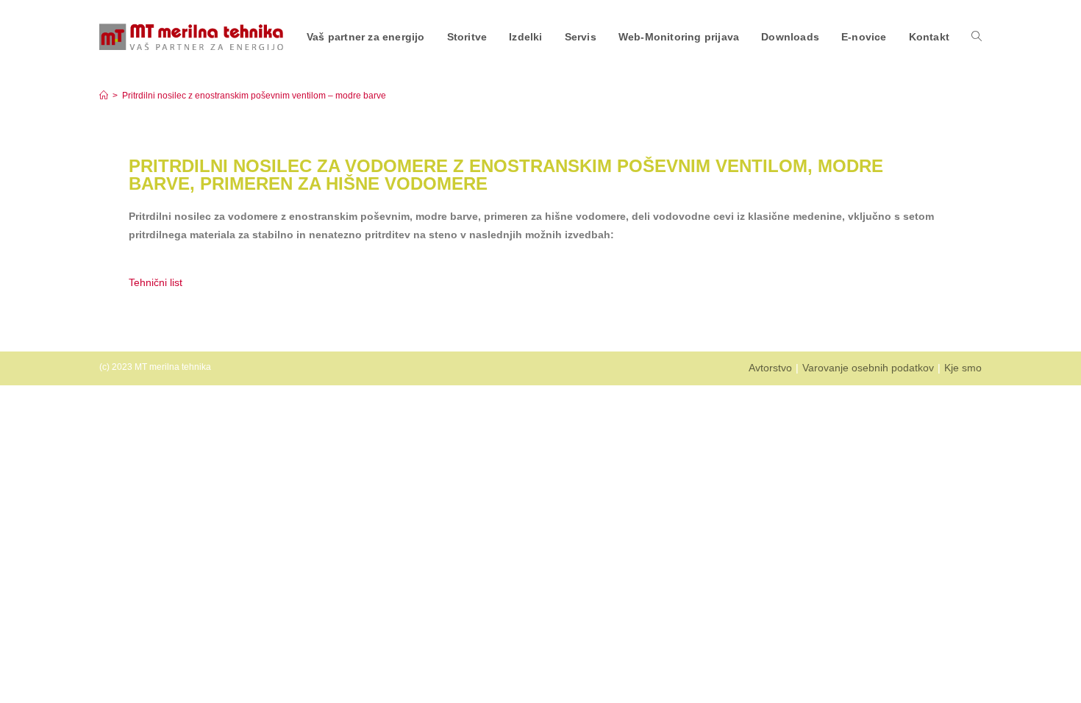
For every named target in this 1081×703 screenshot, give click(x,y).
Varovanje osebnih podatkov (868, 368)
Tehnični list (157, 282)
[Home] (103, 95)
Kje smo (963, 368)
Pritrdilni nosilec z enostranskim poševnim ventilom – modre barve (254, 95)
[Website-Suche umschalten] (976, 37)
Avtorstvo (770, 368)
